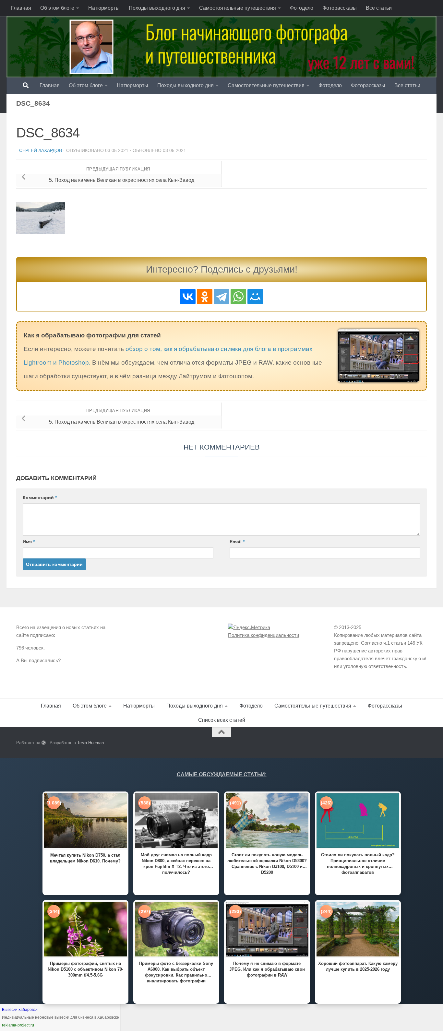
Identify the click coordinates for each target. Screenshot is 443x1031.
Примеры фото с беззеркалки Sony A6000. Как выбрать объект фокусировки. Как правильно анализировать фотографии (176, 972)
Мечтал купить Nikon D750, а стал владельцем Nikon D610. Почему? (85, 858)
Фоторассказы (339, 8)
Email (237, 541)
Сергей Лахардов (40, 150)
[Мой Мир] (255, 296)
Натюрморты (104, 8)
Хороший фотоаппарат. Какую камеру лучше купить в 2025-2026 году (358, 966)
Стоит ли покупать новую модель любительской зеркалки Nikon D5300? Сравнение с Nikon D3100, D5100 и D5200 (267, 863)
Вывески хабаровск (19, 1009)
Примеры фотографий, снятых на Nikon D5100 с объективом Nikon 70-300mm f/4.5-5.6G (85, 969)
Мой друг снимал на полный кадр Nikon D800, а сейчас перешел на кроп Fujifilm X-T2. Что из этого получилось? (176, 863)
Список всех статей (221, 720)
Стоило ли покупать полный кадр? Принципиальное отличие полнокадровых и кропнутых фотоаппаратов (358, 863)
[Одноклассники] (204, 296)
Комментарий (40, 497)
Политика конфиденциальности (263, 635)
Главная (21, 8)
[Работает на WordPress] (44, 743)
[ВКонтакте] (188, 296)
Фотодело (301, 8)
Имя (29, 541)
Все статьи (379, 8)
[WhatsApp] (238, 296)
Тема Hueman (90, 742)
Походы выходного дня (157, 8)
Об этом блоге (57, 8)
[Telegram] (221, 296)
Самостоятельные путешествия (237, 8)
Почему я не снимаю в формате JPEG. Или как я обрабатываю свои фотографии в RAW (267, 969)
